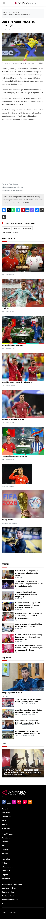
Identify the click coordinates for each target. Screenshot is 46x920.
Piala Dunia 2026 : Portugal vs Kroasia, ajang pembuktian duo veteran (22, 344)
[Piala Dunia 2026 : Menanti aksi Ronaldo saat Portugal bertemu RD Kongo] (23, 441)
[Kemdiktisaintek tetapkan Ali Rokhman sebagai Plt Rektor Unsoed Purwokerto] (8, 606)
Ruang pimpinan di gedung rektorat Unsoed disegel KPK (27, 732)
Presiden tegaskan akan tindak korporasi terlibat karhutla (28, 711)
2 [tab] (20, 779)
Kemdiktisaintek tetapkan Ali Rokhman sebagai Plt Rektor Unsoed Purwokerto (27, 605)
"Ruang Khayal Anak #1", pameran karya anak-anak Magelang (26, 594)
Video (4, 824)
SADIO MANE (30, 223)
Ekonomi (5, 842)
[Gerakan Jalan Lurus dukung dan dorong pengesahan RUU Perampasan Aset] (8, 617)
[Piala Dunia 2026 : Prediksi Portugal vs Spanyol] (23, 258)
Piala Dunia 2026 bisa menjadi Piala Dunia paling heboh (20, 518)
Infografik (6, 879)
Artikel (4, 863)
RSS (3, 904)
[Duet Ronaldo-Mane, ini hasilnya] (23, 677)
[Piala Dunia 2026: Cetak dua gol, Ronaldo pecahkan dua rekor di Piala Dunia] (23, 367)
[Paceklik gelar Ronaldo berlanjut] (17, 473)
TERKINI (5, 564)
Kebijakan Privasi (9, 888)
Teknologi (6, 859)
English (5, 875)
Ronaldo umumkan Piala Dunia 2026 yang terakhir (20, 307)
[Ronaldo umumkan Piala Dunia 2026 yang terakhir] (23, 293)
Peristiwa (6, 838)
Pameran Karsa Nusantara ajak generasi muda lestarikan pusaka (22, 771)
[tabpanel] (23, 763)
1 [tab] (16, 779)
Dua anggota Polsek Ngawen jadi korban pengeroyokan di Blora (20, 691)
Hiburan (5, 853)
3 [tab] (23, 779)
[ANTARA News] (25, 3)
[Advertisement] (23, 151)
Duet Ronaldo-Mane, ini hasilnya (16, 15)
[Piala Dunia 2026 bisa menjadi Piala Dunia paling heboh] (23, 504)
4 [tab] (26, 779)
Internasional (7, 867)
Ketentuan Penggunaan (12, 884)
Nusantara (6, 828)
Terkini (5, 809)
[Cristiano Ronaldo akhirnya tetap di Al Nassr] (22, 540)
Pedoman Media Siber (11, 900)
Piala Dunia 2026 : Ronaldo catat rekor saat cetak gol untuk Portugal (21, 418)
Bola (15, 12)
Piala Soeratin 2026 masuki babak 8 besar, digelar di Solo (27, 722)
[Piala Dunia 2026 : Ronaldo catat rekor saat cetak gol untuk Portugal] (23, 404)
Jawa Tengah (7, 834)
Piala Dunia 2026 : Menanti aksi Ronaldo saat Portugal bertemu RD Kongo (22, 455)
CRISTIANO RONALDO (14, 223)
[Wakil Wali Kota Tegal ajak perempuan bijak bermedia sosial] (8, 574)
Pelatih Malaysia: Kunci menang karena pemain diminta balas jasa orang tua (28, 637)
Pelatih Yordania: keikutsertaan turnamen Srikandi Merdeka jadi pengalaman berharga (29, 647)
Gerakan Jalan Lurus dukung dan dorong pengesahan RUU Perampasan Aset (29, 615)
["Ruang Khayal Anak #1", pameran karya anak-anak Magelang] (8, 595)
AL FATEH (17, 228)
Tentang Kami (8, 896)
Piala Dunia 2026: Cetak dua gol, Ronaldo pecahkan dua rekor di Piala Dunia (20, 381)
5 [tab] (30, 779)
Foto (4, 744)
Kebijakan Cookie (9, 892)
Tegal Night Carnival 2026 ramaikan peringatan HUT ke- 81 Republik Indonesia (29, 583)
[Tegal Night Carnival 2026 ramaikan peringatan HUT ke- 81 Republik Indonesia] (8, 585)
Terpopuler (6, 817)
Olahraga (5, 850)
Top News (6, 658)
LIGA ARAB (27, 228)
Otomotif (6, 871)
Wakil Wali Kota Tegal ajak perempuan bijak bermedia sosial (26, 573)
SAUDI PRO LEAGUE (10, 233)
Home (8, 12)
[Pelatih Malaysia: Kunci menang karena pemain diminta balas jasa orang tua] (8, 638)
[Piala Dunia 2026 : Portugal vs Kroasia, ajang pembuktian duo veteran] (23, 330)
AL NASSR (6, 228)
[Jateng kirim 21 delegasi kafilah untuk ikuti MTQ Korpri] (8, 627)
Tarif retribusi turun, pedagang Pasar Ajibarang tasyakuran (28, 700)
